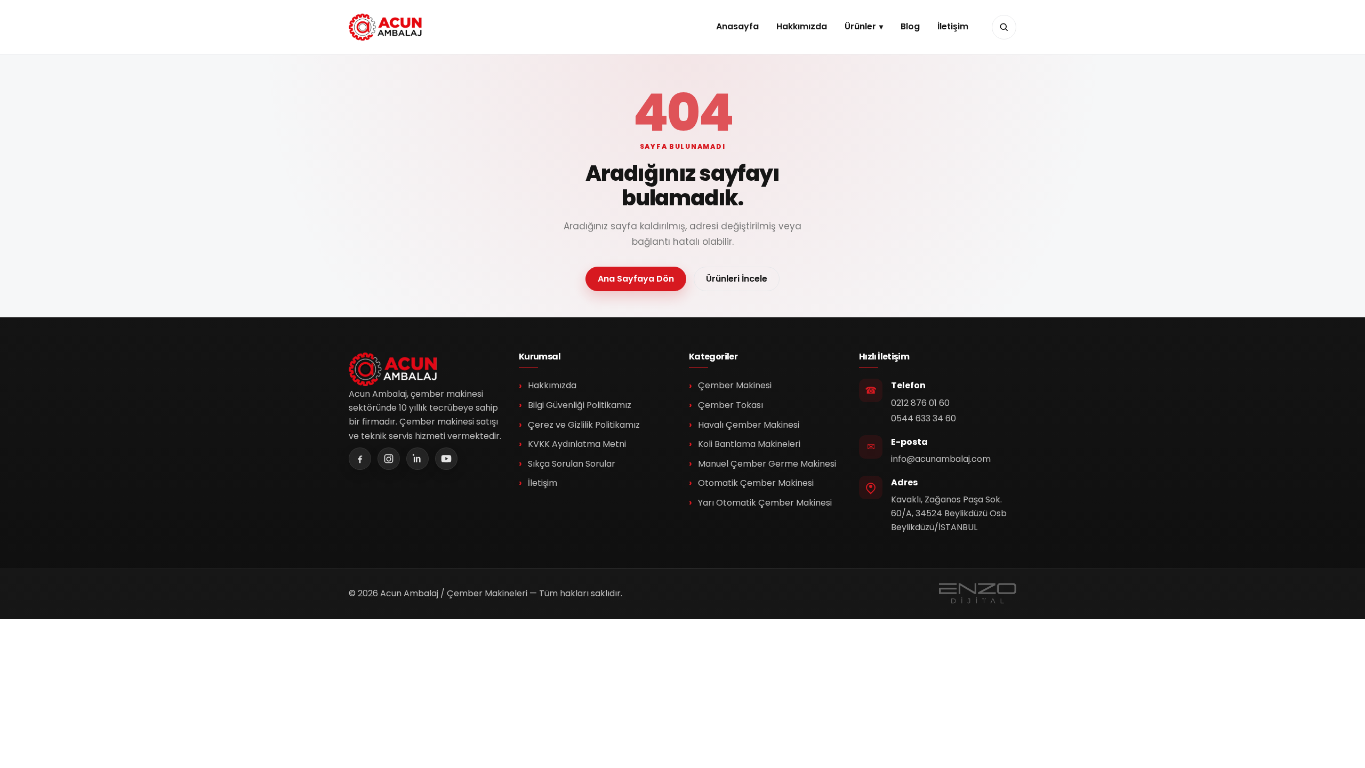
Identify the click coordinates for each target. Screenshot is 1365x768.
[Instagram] (389, 458)
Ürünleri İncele (736, 279)
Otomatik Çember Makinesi (756, 483)
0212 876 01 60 (920, 403)
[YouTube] (446, 458)
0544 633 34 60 (923, 418)
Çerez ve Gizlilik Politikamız (584, 425)
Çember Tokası (730, 405)
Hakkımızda (801, 26)
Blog (910, 26)
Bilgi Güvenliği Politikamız (579, 405)
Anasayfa (737, 26)
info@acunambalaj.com (941, 459)
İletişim (952, 26)
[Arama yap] (1004, 27)
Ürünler (860, 26)
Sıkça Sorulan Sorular (571, 464)
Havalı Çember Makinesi (748, 425)
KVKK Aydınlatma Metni (577, 444)
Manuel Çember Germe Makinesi (767, 464)
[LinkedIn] (417, 458)
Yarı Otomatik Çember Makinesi (765, 503)
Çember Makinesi (735, 385)
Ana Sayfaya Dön (636, 279)
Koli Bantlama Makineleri (749, 444)
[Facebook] (360, 458)
